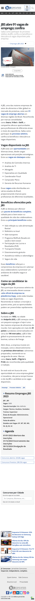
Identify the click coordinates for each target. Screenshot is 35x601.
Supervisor (13, 412)
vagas (8, 188)
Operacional (7, 418)
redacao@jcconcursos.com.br (14, 75)
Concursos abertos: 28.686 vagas (13, 458)
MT (22, 423)
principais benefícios (17, 220)
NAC (2, 13)
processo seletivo (19, 133)
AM (16, 13)
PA (4, 426)
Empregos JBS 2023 (16, 44)
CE (24, 13)
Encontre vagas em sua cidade (11, 495)
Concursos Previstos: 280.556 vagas (14, 462)
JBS (24, 387)
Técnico (12, 409)
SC (12, 426)
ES (30, 13)
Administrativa (22, 415)
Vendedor (25, 409)
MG (28, 423)
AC (6, 13)
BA (20, 13)
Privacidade (24, 582)
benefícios (10, 264)
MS (25, 423)
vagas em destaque (16, 157)
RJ (6, 426)
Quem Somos (12, 577)
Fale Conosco (23, 577)
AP (13, 13)
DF (27, 13)
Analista (18, 409)
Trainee (6, 412)
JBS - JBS (6, 401)
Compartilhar (17, 70)
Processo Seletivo (15, 387)
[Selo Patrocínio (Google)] (27, 8)
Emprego (5, 387)
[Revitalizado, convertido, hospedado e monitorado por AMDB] (32, 598)
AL (9, 13)
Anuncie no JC (12, 582)
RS (9, 426)
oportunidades (20, 148)
